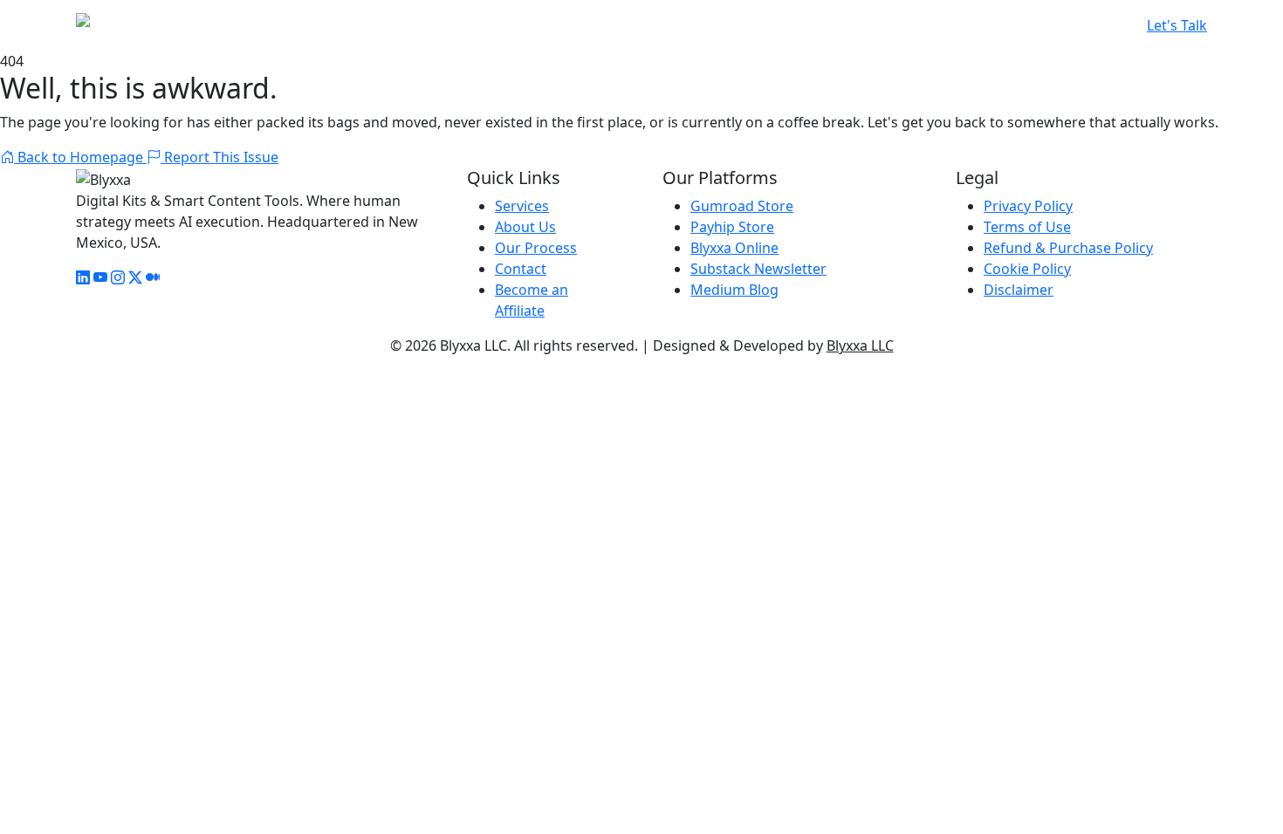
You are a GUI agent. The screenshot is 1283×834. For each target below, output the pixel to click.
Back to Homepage (80, 157)
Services (913, 25)
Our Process (536, 247)
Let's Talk (1177, 25)
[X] (135, 277)
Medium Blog (734, 289)
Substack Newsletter (758, 268)
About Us (525, 226)
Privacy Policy (1028, 205)
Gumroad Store (741, 205)
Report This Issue (219, 157)
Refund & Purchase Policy (1068, 247)
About (974, 25)
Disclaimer (1018, 289)
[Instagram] (118, 277)
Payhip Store (732, 226)
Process (1034, 25)
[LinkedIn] (83, 277)
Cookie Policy (1027, 268)
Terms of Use (1027, 226)
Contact (1100, 25)
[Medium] (153, 277)
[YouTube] (100, 277)
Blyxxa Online (734, 247)
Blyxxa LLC (860, 345)
